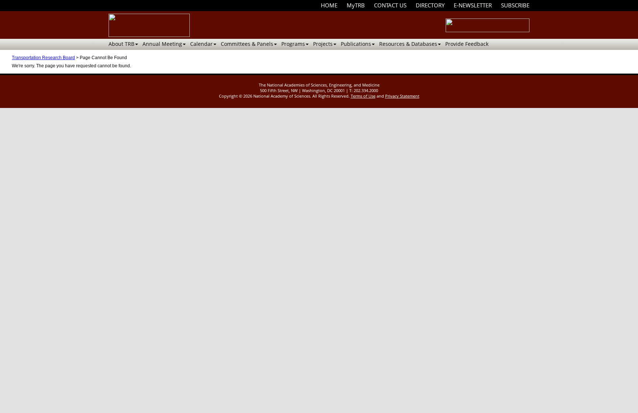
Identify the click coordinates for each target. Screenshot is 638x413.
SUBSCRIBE (515, 5)
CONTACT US (390, 5)
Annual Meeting (162, 43)
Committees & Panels (247, 43)
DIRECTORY (430, 5)
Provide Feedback (466, 43)
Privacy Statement (402, 96)
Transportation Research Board (43, 57)
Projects (323, 43)
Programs (293, 43)
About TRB (121, 43)
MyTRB (356, 5)
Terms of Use (363, 96)
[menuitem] (329, 5)
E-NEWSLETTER (473, 5)
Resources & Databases (408, 43)
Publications (356, 43)
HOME (329, 5)
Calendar (201, 43)
